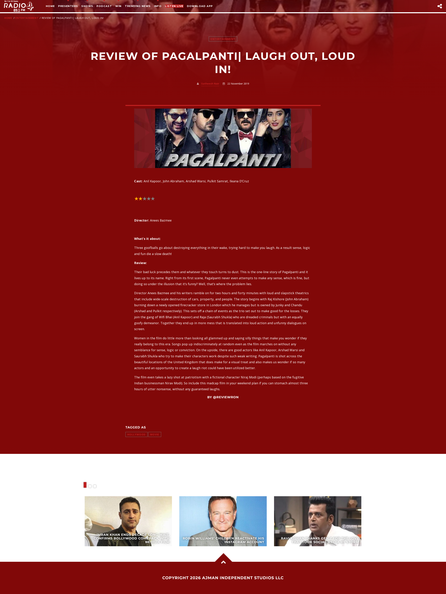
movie (154, 434)
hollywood (136, 434)
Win (118, 6)
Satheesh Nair (210, 83)
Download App (200, 6)
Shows (87, 6)
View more (128, 521)
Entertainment (26, 18)
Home (50, 6)
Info (158, 6)
